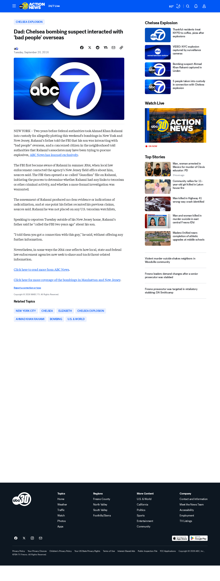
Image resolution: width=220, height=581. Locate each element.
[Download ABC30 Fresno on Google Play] (199, 538)
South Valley (100, 510)
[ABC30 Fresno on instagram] (32, 538)
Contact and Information (194, 499)
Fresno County (101, 499)
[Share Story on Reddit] (98, 47)
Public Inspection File (147, 551)
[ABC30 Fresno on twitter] (24, 538)
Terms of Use (109, 551)
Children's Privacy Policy (61, 551)
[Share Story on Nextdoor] (105, 47)
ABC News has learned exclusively (54, 154)
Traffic (61, 510)
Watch (61, 515)
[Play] (175, 125)
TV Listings (186, 521)
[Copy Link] (121, 47)
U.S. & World (144, 499)
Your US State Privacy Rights (87, 551)
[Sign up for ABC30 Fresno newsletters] (40, 538)
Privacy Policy (18, 551)
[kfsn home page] (21, 499)
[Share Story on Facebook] (82, 47)
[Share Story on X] (90, 47)
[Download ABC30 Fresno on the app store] (180, 538)
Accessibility (187, 510)
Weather (62, 504)
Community (143, 526)
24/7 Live (54, 6)
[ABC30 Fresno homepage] (32, 6)
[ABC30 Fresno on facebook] (15, 538)
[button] (14, 5)
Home (60, 499)
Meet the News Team (192, 504)
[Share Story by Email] (113, 47)
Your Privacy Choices (37, 551)
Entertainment (145, 521)
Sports (140, 515)
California (142, 504)
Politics (141, 510)
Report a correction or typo (27, 287)
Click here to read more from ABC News (41, 269)
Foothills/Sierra (102, 515)
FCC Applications (168, 551)
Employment (187, 515)
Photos (61, 521)
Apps (60, 526)
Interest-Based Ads (126, 551)
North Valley (100, 504)
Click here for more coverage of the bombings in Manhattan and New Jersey (67, 279)
